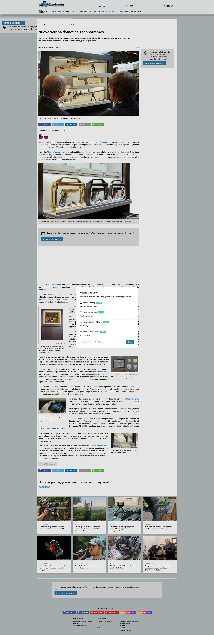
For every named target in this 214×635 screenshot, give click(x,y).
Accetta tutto (86, 342)
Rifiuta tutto (99, 342)
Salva (130, 342)
